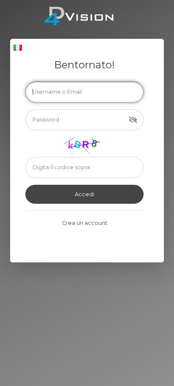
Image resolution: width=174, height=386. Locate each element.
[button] (17, 47)
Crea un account (84, 223)
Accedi (84, 194)
